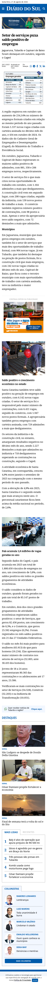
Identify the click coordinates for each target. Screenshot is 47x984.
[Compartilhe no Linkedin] (43, 66)
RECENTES (28, 832)
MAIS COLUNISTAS (23, 961)
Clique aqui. (36, 709)
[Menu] (3, 8)
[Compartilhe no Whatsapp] (30, 66)
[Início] (23, 9)
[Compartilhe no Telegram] (34, 66)
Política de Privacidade (22, 980)
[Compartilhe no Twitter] (40, 66)
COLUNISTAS (11, 888)
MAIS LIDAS (11, 832)
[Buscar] (44, 8)
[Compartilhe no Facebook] (37, 66)
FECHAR (35, 980)
